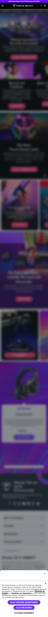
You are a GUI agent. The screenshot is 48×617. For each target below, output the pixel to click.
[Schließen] (45, 583)
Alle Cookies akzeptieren (24, 602)
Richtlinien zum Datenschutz (21, 593)
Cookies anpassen (24, 613)
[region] (24, 599)
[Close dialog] (44, 573)
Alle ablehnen (24, 608)
